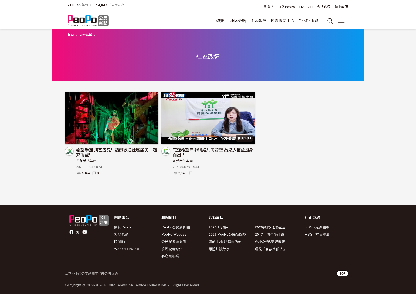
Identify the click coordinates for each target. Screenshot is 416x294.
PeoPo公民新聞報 (175, 227)
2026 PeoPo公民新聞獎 (227, 234)
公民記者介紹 (172, 248)
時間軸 (119, 241)
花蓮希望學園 (86, 161)
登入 (270, 6)
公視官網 (323, 7)
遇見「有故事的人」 (271, 248)
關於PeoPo (123, 227)
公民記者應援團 (173, 241)
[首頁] (88, 21)
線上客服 (341, 7)
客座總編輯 (170, 255)
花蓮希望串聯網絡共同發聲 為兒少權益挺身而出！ (213, 152)
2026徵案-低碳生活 (270, 227)
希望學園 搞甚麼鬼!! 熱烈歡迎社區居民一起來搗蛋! (116, 152)
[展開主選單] (341, 21)
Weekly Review (126, 248)
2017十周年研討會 (269, 234)
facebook (71, 232)
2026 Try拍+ (218, 227)
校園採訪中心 (282, 21)
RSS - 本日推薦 (317, 234)
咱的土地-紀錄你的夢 (225, 241)
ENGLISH (306, 7)
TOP (343, 273)
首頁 (71, 35)
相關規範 (121, 234)
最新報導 (85, 35)
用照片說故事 (219, 248)
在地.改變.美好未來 (270, 241)
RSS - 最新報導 (317, 227)
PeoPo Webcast (174, 234)
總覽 (220, 21)
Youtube (85, 232)
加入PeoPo (286, 7)
